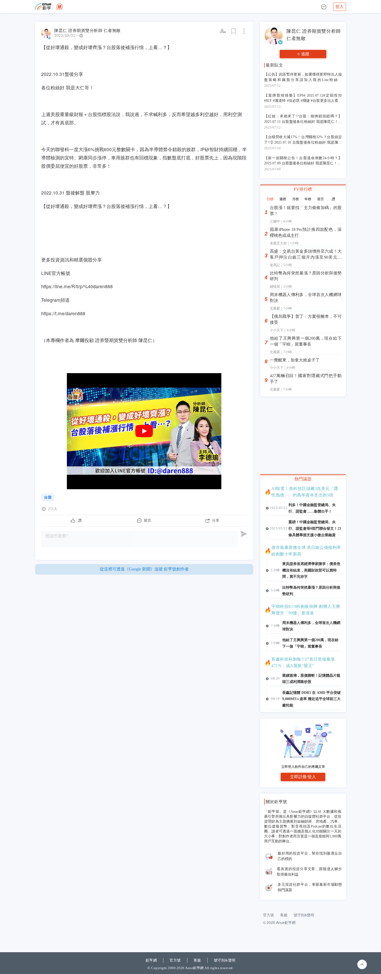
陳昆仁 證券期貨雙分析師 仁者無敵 (87, 30)
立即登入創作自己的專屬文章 (303, 766)
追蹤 (305, 54)
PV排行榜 (303, 189)
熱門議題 (303, 479)
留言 (320, 199)
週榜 (282, 199)
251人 (53, 509)
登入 (339, 6)
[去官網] (43, 6)
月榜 (295, 199)
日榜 (270, 199)
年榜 (308, 199)
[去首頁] (60, 7)
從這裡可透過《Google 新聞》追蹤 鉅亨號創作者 (144, 569)
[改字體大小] (223, 31)
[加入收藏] (233, 31)
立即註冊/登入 (303, 777)
